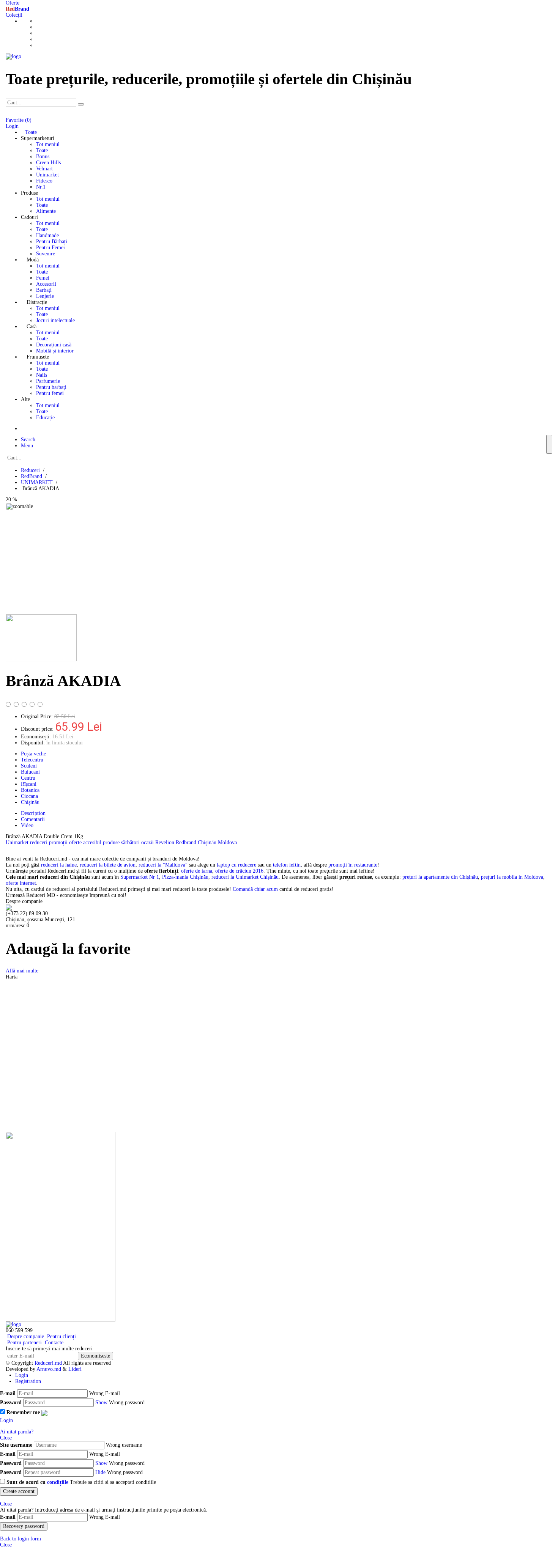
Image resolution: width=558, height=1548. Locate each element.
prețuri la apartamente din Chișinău (440, 877)
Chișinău (208, 842)
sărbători (131, 842)
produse (112, 842)
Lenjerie (45, 296)
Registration (28, 1381)
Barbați (44, 290)
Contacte (53, 1342)
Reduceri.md (48, 1363)
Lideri (75, 1369)
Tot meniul (48, 144)
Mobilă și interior (55, 351)
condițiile (57, 1482)
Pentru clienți (61, 1336)
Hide (100, 1472)
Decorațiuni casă (53, 345)
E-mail (8, 1393)
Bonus (42, 156)
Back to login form (20, 1539)
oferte (76, 842)
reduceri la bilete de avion (108, 865)
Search (28, 439)
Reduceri (30, 470)
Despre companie (25, 1336)
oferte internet (21, 883)
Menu (27, 445)
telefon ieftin (287, 865)
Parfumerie (48, 381)
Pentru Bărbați (51, 241)
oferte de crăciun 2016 (239, 871)
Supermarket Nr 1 (139, 877)
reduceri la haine (59, 865)
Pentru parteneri (24, 1342)
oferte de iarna (196, 871)
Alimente (46, 211)
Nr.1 (41, 187)
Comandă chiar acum (255, 889)
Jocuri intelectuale (55, 320)
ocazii (148, 842)
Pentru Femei (50, 247)
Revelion (165, 842)
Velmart (44, 168)
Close (6, 1438)
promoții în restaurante (352, 865)
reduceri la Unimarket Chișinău (245, 877)
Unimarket (47, 175)
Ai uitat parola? (16, 1432)
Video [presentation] (27, 825)
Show (101, 1402)
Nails (41, 375)
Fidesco (44, 181)
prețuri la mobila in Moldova (512, 877)
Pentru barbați (51, 387)
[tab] (286, 813)
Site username (16, 1445)
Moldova (227, 842)
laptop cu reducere (236, 865)
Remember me (23, 1412)
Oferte (12, 3)
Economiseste (95, 1356)
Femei (42, 278)
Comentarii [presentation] (33, 819)
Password (11, 1402)
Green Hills (48, 162)
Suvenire (45, 253)
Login (21, 1375)
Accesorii (46, 284)
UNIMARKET (37, 482)
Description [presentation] (33, 813)
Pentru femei (50, 393)
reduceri (39, 842)
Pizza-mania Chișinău (185, 877)
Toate (42, 150)
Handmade (47, 235)
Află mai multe (22, 971)
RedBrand (31, 476)
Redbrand (187, 842)
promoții (59, 842)
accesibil (93, 842)
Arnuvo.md (48, 1369)
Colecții (14, 15)
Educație (45, 417)
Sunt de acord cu (37, 1482)
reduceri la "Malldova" (163, 865)
